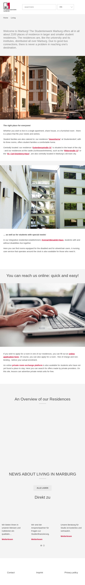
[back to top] (43, 579)
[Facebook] (39, 566)
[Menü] (80, 7)
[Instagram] (46, 566)
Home (5, 18)
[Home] (10, 7)
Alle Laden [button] (42, 488)
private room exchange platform (27, 365)
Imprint (39, 572)
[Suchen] (53, 7)
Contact (11, 572)
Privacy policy (71, 572)
